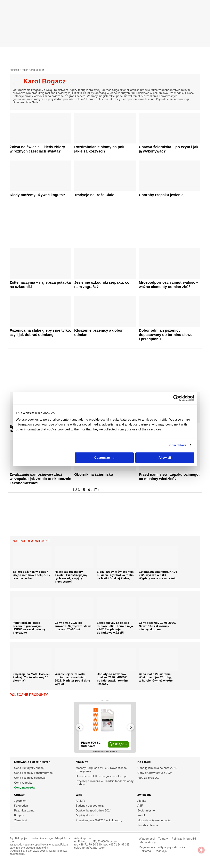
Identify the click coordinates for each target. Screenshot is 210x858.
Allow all (165, 457)
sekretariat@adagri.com (89, 847)
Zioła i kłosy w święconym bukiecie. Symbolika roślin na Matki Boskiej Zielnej (115, 575)
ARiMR (80, 800)
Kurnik (141, 815)
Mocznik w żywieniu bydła (154, 820)
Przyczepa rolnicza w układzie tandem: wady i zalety (105, 782)
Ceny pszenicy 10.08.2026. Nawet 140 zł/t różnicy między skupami (157, 626)
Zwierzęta (144, 794)
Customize (102, 457)
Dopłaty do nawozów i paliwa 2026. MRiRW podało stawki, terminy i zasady (113, 678)
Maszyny (82, 761)
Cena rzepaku (23, 782)
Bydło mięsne (146, 810)
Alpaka (141, 800)
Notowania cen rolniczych (32, 761)
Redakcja (161, 850)
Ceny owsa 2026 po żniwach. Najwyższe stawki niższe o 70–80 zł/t (73, 626)
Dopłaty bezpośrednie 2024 (93, 810)
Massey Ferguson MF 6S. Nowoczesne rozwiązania (101, 769)
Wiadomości (147, 838)
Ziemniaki (20, 820)
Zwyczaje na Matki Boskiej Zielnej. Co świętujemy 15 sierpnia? (31, 677)
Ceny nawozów (24, 787)
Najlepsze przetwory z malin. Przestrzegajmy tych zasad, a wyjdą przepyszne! (71, 576)
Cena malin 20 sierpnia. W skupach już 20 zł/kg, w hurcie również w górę (156, 677)
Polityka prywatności (169, 847)
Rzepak (19, 815)
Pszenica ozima (24, 810)
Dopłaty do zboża (87, 815)
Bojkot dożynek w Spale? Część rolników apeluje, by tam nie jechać (31, 575)
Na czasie (144, 761)
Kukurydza (21, 805)
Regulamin (146, 847)
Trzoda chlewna (147, 825)
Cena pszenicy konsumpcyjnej (33, 772)
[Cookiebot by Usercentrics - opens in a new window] (176, 398)
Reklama (145, 850)
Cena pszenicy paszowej (30, 777)
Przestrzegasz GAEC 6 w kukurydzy (99, 820)
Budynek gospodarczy (90, 805)
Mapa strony (147, 842)
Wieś (79, 794)
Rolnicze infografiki (183, 838)
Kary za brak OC (148, 777)
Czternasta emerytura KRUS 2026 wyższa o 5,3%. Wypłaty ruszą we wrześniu (158, 575)
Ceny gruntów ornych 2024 (154, 772)
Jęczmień (20, 800)
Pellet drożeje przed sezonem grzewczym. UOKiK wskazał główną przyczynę (29, 627)
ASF (140, 805)
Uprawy (19, 794)
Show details (177, 445)
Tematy (163, 838)
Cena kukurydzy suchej (29, 767)
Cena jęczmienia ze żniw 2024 (157, 767)
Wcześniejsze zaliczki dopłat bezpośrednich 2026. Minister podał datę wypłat (72, 678)
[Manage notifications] (201, 850)
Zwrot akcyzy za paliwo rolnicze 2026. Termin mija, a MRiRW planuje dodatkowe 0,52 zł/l (115, 627)
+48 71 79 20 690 (90, 844)
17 (95, 490)
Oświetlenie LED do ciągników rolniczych (102, 776)
